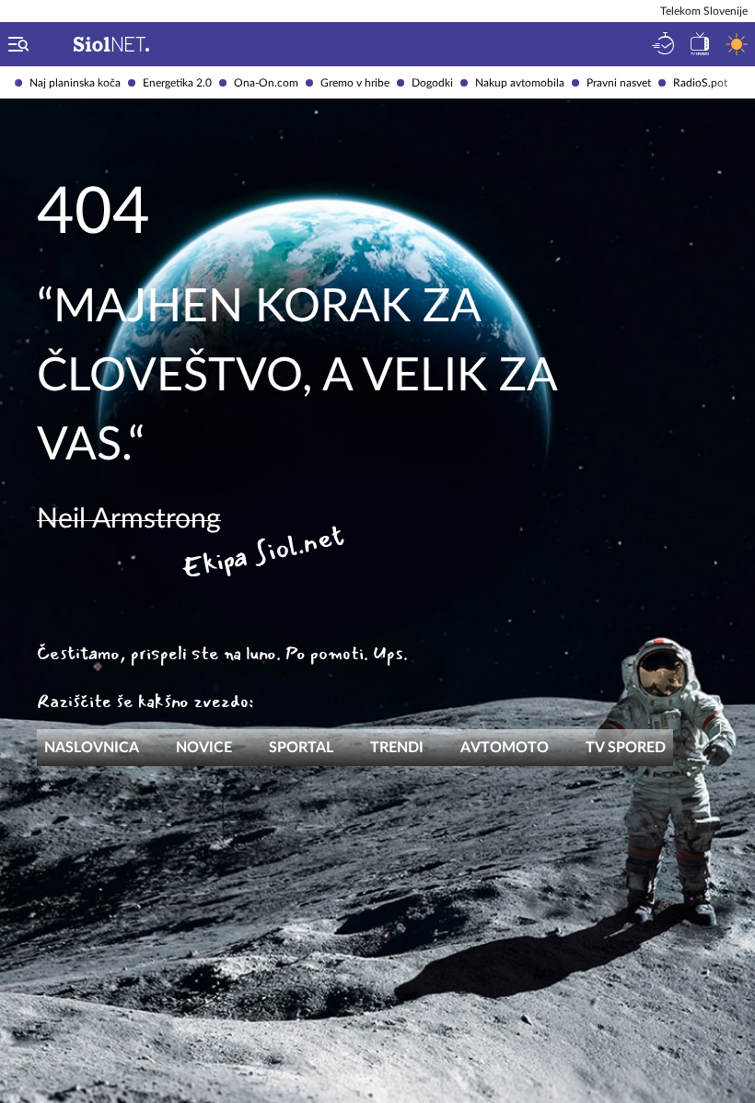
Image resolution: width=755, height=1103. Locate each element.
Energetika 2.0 (177, 82)
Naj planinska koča (75, 82)
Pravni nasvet (619, 82)
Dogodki (432, 82)
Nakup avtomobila (519, 82)
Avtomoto (504, 747)
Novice (204, 747)
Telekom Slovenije (704, 11)
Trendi (397, 747)
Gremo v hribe (354, 82)
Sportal (301, 747)
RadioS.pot (700, 82)
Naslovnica (91, 747)
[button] (14, 44)
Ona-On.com (266, 82)
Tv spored (626, 747)
